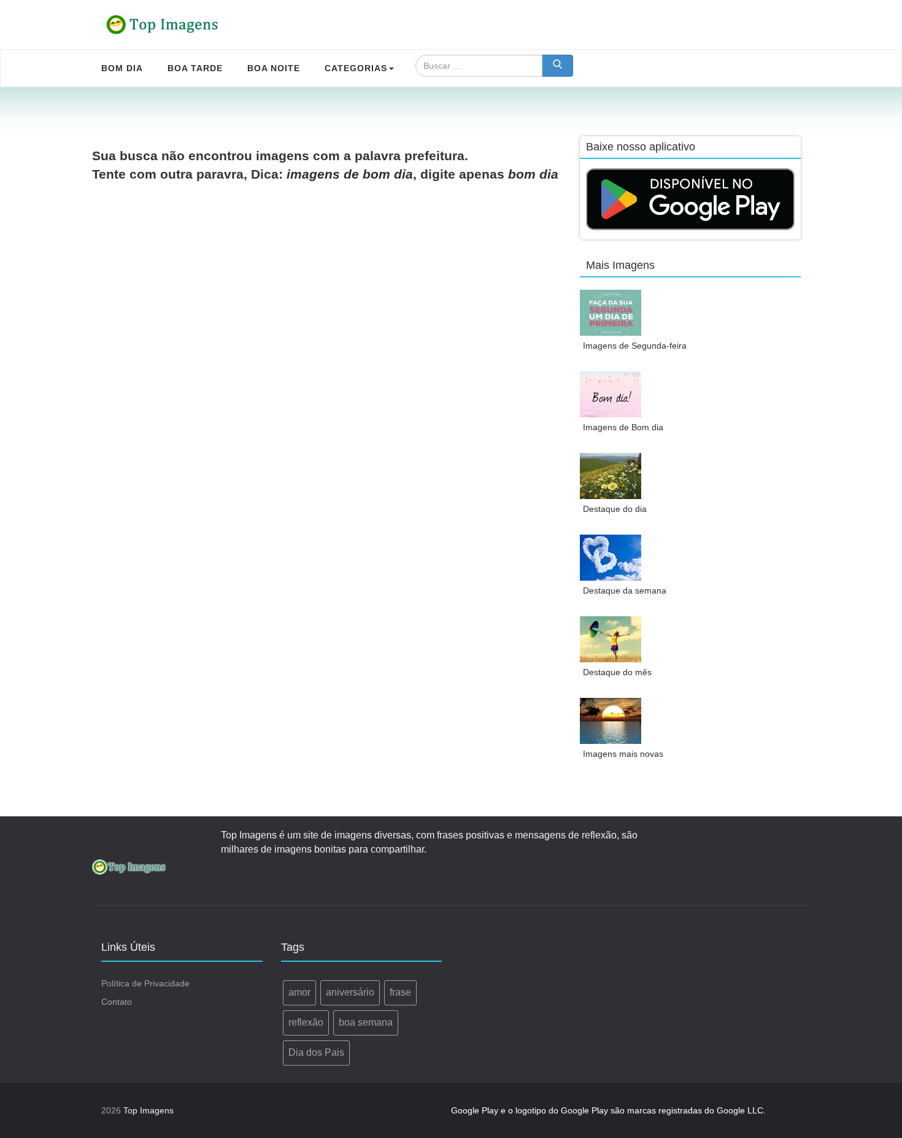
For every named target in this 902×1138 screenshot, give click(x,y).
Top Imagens (148, 1110)
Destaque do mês (617, 672)
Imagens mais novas (623, 754)
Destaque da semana (624, 590)
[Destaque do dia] (610, 476)
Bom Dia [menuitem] (122, 68)
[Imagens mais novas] (610, 721)
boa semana (366, 1022)
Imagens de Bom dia (623, 427)
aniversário (350, 992)
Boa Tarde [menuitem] (195, 68)
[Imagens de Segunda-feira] (610, 313)
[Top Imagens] (162, 24)
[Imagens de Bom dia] (610, 394)
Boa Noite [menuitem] (273, 68)
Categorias (356, 68)
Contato (116, 1002)
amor (299, 992)
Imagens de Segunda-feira (635, 345)
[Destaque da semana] (610, 558)
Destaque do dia (615, 509)
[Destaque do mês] (610, 639)
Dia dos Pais (316, 1052)
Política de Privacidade (145, 983)
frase (400, 992)
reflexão (305, 1022)
